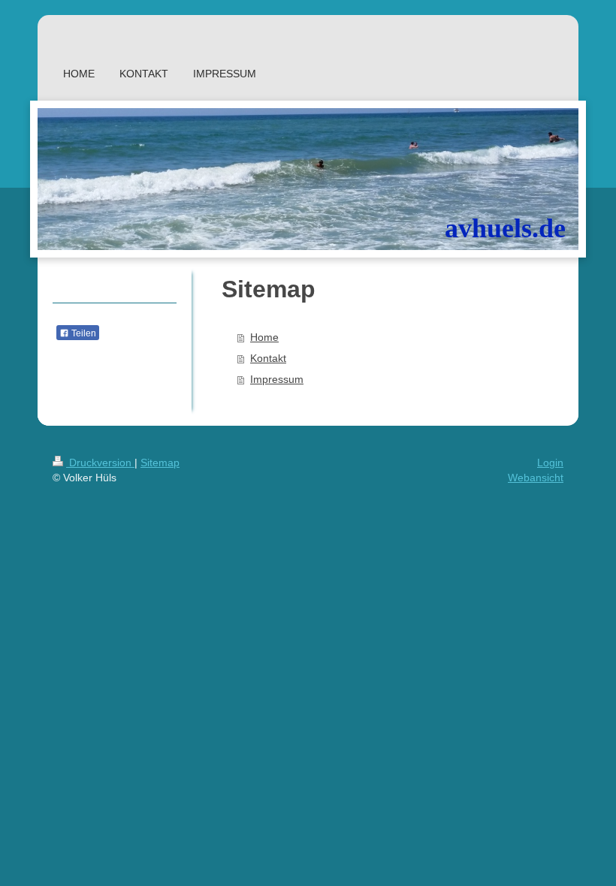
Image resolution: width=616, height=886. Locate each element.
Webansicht (535, 478)
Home (264, 337)
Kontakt (268, 358)
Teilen (82, 333)
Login (550, 463)
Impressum (276, 379)
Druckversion (100, 463)
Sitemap (160, 463)
